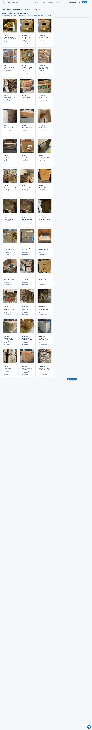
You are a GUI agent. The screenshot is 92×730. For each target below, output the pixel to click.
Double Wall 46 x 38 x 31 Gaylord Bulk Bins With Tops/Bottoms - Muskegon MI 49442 (9, 339)
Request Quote (72, 2)
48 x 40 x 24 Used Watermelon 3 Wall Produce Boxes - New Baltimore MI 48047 (44, 98)
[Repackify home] (4, 2)
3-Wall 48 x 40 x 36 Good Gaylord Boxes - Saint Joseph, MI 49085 (44, 339)
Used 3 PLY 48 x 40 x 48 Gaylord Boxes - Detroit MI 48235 (9, 98)
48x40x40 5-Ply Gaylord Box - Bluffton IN (44, 278)
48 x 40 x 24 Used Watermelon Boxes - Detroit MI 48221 (26, 98)
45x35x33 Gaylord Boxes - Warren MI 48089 (26, 38)
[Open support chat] (89, 727)
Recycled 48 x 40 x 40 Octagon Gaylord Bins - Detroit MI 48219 (27, 68)
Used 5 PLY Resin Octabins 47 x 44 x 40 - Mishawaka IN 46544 (27, 339)
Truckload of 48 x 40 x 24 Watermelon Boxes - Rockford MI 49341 (44, 248)
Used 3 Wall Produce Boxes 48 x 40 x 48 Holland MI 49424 (26, 278)
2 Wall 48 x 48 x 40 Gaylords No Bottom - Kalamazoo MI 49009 (9, 248)
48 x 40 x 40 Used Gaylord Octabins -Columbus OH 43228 (43, 308)
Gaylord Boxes (11, 7)
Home (4, 7)
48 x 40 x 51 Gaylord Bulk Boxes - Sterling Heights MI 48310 (9, 68)
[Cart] (89, 2)
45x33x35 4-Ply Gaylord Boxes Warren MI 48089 (10, 38)
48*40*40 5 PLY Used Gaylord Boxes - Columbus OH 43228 (27, 308)
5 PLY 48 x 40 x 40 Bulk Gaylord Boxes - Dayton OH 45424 (44, 369)
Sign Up (84, 2)
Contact (57, 2)
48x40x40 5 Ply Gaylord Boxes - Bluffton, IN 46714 (10, 308)
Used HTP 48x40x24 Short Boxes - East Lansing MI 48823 (44, 158)
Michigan (19, 7)
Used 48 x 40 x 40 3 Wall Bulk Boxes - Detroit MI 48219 (44, 68)
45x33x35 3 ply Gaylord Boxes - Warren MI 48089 (44, 38)
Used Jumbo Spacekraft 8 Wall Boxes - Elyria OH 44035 (10, 188)
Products (36, 2)
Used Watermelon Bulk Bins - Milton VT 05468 (9, 278)
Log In (79, 2)
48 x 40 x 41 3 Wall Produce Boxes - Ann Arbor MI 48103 (44, 128)
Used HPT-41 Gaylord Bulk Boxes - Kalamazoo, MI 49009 (27, 248)
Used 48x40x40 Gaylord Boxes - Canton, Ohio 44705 (44, 218)
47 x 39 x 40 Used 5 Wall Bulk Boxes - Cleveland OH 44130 (43, 188)
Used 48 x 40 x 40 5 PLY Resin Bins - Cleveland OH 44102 (26, 188)
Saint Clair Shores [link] (27, 7)
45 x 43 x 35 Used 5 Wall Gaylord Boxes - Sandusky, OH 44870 (27, 158)
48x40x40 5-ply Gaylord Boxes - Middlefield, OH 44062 (9, 218)
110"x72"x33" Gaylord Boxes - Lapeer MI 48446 (27, 128)
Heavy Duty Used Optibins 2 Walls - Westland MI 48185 (8, 128)
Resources (50, 2)
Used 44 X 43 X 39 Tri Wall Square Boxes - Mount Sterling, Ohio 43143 (27, 369)
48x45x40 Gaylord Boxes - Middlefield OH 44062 (27, 218)
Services (43, 2)
